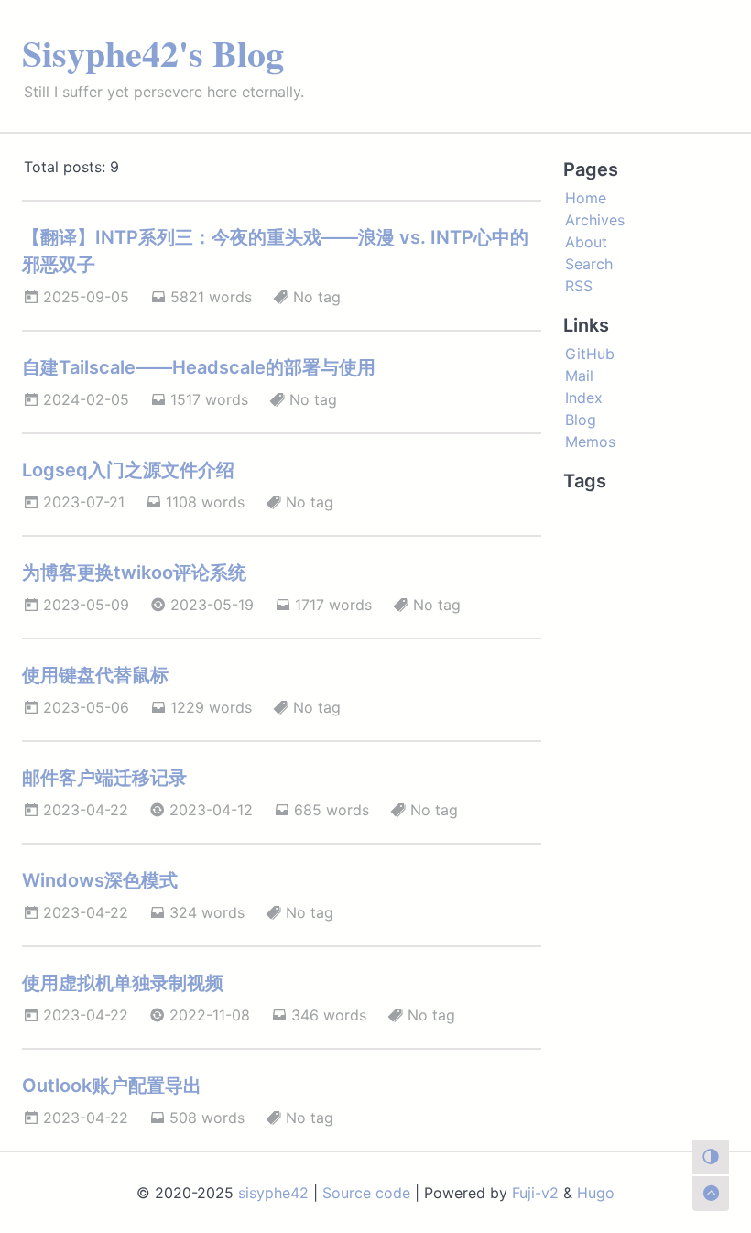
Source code (366, 1193)
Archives (595, 220)
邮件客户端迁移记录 (104, 778)
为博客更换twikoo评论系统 (134, 573)
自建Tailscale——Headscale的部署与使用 (199, 367)
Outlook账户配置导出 (111, 1086)
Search (589, 264)
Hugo (596, 1193)
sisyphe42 (273, 1193)
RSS (579, 286)
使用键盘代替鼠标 (95, 675)
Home (585, 198)
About (586, 242)
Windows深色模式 (100, 880)
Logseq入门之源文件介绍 (128, 470)
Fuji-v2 (535, 1193)
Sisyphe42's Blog (153, 53)
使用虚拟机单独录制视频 (122, 983)
